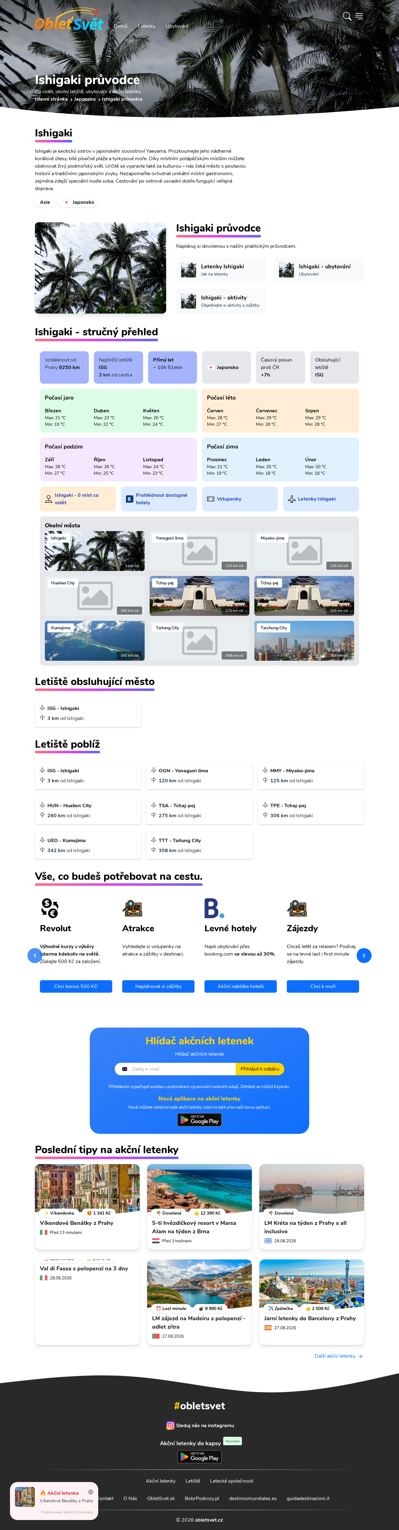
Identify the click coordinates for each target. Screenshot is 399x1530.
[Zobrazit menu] (359, 16)
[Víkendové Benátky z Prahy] (87, 1189)
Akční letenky (160, 1481)
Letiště (192, 1481)
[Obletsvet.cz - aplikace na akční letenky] (199, 1119)
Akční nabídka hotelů (241, 986)
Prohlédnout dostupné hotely (161, 499)
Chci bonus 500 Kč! (76, 986)
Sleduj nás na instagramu (205, 1425)
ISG (103, 367)
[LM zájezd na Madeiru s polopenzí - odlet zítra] (199, 1284)
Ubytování (177, 26)
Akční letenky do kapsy (199, 1443)
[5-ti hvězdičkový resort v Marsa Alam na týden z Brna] (199, 1189)
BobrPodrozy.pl (202, 1498)
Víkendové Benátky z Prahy (66, 1501)
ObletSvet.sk (161, 1498)
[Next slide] (364, 955)
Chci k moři (323, 986)
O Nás (130, 1498)
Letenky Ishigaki (317, 499)
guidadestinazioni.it (308, 1498)
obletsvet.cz (209, 1520)
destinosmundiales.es (253, 1498)
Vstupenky (229, 499)
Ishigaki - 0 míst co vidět (77, 499)
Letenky (146, 26)
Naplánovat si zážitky (158, 986)
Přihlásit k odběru (260, 1069)
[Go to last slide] (34, 955)
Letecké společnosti (231, 1481)
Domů (120, 26)
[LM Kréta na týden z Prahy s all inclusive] (311, 1189)
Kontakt (105, 1498)
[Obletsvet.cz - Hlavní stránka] (69, 16)
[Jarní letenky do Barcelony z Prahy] (311, 1284)
